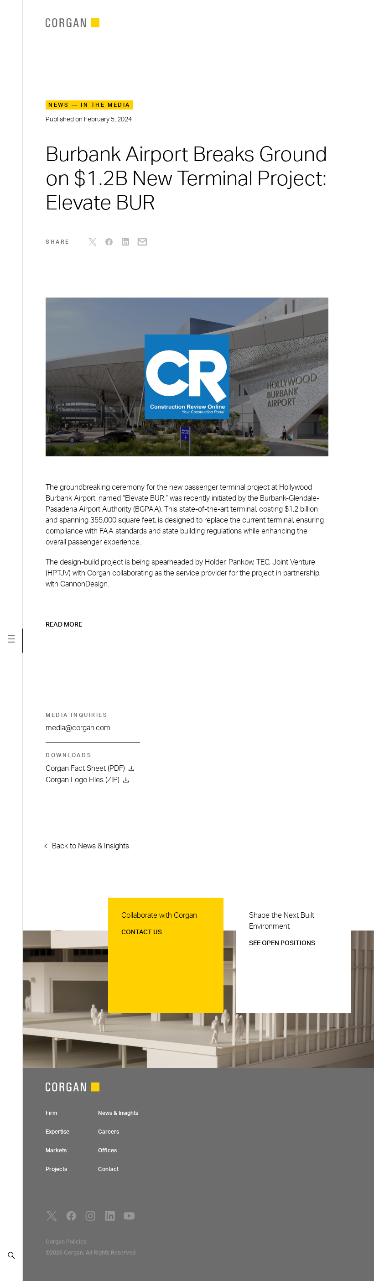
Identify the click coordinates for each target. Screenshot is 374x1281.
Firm (51, 1113)
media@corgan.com (78, 728)
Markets (56, 1150)
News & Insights (118, 1113)
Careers (108, 1132)
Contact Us (141, 932)
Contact (108, 1169)
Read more (64, 625)
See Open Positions (282, 943)
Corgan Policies (66, 1241)
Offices (107, 1150)
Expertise (57, 1132)
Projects (56, 1169)
